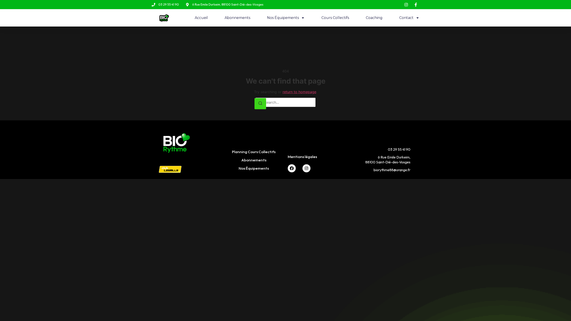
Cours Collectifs (335, 18)
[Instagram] (306, 168)
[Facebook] (292, 168)
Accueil (201, 18)
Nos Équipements (283, 18)
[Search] (260, 103)
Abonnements (237, 18)
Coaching (374, 18)
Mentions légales (302, 156)
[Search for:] (285, 102)
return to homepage (299, 92)
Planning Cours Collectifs (253, 151)
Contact (406, 18)
